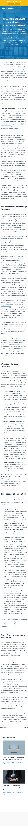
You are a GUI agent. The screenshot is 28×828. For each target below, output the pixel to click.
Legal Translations (16, 762)
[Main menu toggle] (24, 8)
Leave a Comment (7, 762)
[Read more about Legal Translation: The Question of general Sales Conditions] (14, 747)
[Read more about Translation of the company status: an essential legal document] (14, 776)
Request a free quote (14, 4)
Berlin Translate (8, 9)
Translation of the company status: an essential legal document (12, 788)
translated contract (6, 125)
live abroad (22, 73)
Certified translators (6, 306)
